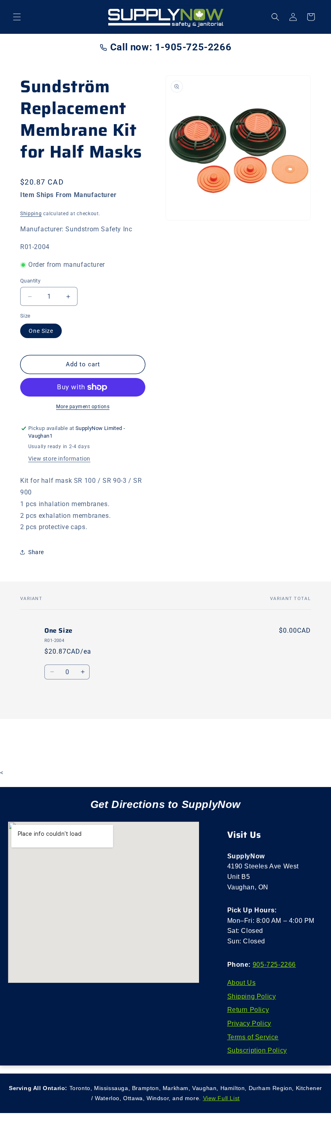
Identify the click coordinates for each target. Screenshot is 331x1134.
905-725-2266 (274, 964)
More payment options (82, 406)
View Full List (221, 1098)
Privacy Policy (249, 1023)
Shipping (31, 213)
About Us (241, 982)
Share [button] (36, 552)
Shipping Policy (251, 996)
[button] (17, 17)
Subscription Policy (257, 1050)
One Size (41, 331)
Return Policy (248, 1009)
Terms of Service (253, 1037)
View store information (59, 458)
